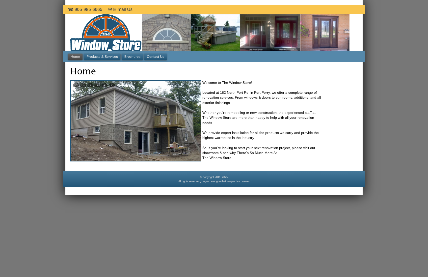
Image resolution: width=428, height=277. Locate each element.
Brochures (132, 57)
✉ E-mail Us (120, 9)
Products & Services (102, 57)
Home (75, 57)
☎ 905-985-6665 (85, 9)
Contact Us (155, 57)
